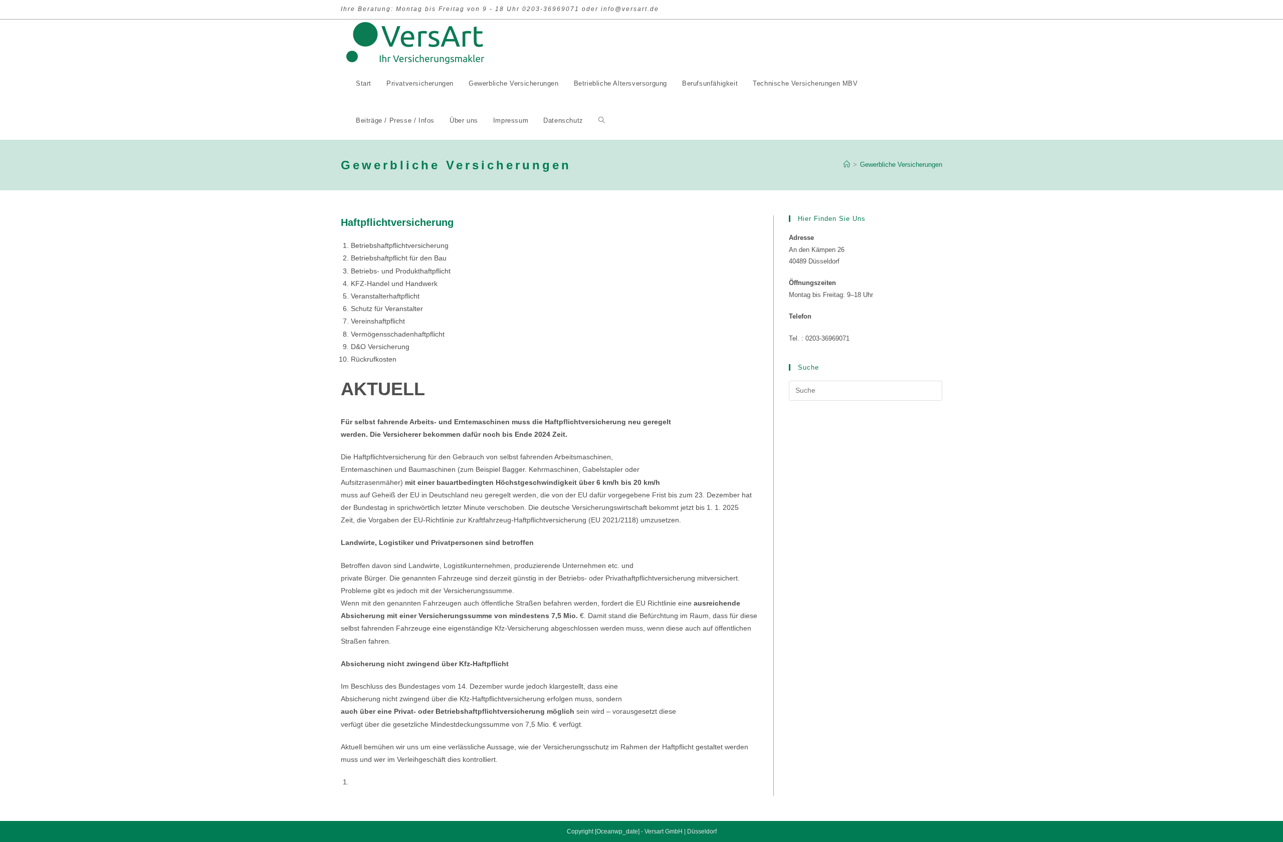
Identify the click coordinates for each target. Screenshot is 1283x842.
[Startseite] (846, 164)
